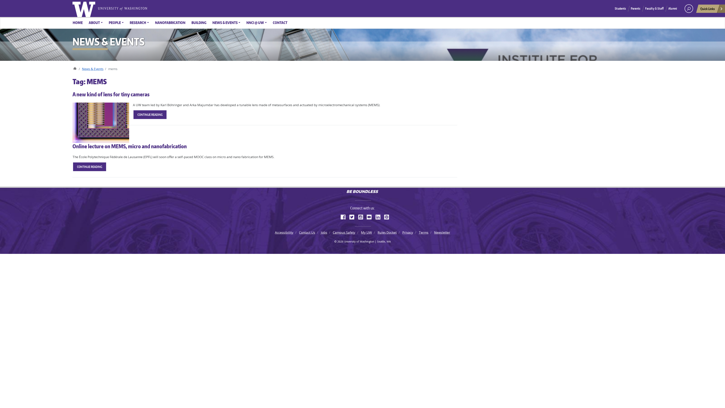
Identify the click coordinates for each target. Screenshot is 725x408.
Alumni (672, 8)
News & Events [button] (225, 22)
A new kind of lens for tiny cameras (111, 94)
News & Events (92, 69)
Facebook (345, 216)
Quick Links (707, 9)
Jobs (324, 232)
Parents (635, 8)
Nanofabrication (170, 22)
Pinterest (388, 216)
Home (78, 22)
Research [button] (138, 22)
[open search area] (689, 8)
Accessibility (284, 232)
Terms (423, 232)
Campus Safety (344, 232)
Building (198, 22)
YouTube (371, 216)
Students (620, 8)
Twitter (353, 216)
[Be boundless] (362, 192)
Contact (280, 22)
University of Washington (84, 8)
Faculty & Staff (654, 8)
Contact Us (307, 232)
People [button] (115, 22)
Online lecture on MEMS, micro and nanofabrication (129, 146)
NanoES (74, 67)
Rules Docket (387, 232)
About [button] (94, 22)
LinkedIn (379, 216)
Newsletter (442, 232)
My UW (366, 232)
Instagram (362, 216)
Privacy (407, 232)
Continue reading (152, 116)
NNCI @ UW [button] (255, 22)
